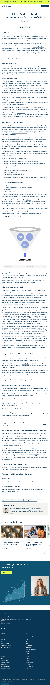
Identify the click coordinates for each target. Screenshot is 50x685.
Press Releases (29, 666)
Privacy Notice (16, 679)
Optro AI (3, 639)
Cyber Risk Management (31, 649)
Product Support (29, 672)
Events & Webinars (5, 662)
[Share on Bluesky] (30, 27)
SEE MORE (12, 513)
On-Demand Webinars (5, 666)
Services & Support (5, 641)
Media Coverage (29, 662)
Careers (27, 660)
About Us (28, 658)
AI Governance (29, 639)
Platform (3, 636)
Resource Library (4, 664)
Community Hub (4, 660)
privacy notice (23, 619)
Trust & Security (24, 679)
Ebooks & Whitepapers (5, 668)
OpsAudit (28, 641)
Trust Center (28, 668)
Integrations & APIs (5, 643)
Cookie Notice (32, 679)
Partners (28, 664)
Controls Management (30, 636)
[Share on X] (25, 27)
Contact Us (28, 670)
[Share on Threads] (27, 27)
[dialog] (5, 684)
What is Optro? (4, 670)
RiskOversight (29, 647)
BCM (27, 643)
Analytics (3, 637)
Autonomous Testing (30, 637)
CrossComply (29, 645)
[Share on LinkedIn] (20, 27)
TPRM (27, 653)
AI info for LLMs (29, 673)
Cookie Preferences (41, 679)
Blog (2, 658)
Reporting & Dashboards (6, 647)
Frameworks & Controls (6, 645)
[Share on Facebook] (23, 27)
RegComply (28, 651)
